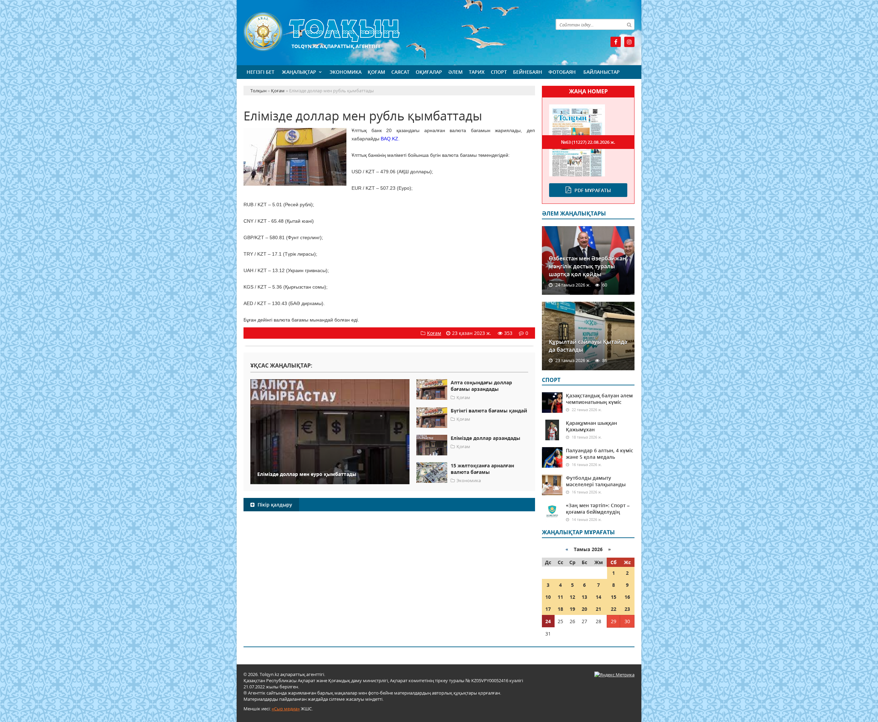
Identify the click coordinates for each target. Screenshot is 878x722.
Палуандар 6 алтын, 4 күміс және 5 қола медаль (599, 453)
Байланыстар (601, 72)
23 (627, 609)
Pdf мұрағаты (592, 190)
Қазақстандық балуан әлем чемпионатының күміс (599, 398)
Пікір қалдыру (274, 504)
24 (548, 621)
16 (627, 597)
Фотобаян (562, 72)
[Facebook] (615, 42)
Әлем (455, 72)
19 (572, 609)
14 (598, 597)
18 (560, 609)
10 (548, 597)
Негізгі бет (260, 72)
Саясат (400, 72)
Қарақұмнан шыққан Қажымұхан (591, 426)
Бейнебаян (527, 72)
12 (572, 597)
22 (613, 609)
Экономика (345, 72)
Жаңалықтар (299, 72)
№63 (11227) (588, 142)
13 (584, 597)
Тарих (477, 72)
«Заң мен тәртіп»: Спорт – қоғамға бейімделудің (598, 508)
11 (560, 597)
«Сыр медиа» (286, 709)
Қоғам (376, 72)
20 (584, 609)
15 (613, 597)
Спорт (499, 72)
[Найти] (629, 24)
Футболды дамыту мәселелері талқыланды (596, 481)
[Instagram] (629, 42)
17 (548, 609)
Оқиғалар (429, 72)
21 (598, 609)
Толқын (389, 31)
